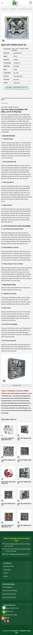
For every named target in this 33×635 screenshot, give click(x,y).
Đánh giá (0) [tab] (4, 103)
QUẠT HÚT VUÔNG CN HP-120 (8, 460)
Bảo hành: (6, 76)
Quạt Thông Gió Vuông (25, 9)
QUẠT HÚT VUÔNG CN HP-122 (24, 460)
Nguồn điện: (6, 66)
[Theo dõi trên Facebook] (5, 621)
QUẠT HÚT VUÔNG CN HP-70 (24, 482)
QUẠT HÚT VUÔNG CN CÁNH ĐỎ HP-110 (7, 526)
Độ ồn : (5, 69)
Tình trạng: (6, 79)
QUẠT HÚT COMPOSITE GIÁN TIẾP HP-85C (7, 439)
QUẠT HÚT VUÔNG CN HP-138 (8, 504)
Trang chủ (4, 9)
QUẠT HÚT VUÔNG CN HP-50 (24, 504)
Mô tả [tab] (3, 99)
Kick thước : (6, 53)
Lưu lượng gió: (7, 63)
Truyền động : (7, 73)
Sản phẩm (13, 9)
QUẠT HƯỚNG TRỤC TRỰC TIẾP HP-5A (8, 482)
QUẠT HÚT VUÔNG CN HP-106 (24, 526)
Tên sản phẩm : (7, 49)
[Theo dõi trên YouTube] (8, 621)
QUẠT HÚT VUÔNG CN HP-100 (24, 439)
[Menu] (2, 3)
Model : (5, 56)
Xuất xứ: (5, 82)
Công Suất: (6, 59)
